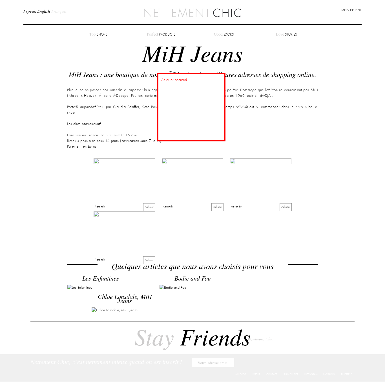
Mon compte (351, 10)
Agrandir (100, 206)
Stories (286, 34)
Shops (98, 34)
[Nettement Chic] (192, 12)
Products (161, 34)
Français (59, 11)
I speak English (36, 11)
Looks (224, 34)
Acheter (149, 207)
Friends (192, 336)
